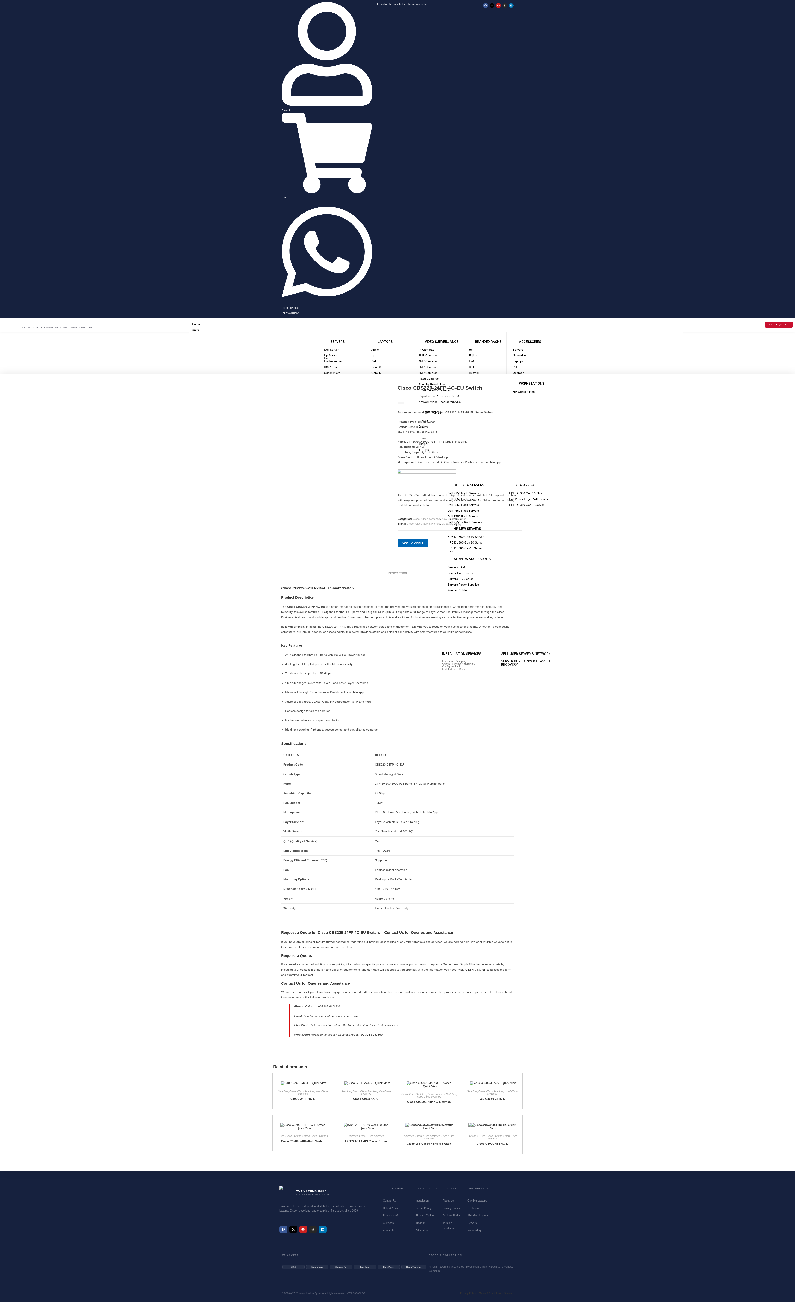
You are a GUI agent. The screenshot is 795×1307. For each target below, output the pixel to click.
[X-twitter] (492, 5)
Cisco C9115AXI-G (366, 1098)
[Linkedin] (511, 5)
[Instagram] (504, 5)
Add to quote (413, 542)
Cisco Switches (430, 519)
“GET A (475, 969)
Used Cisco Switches (429, 1096)
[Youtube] (498, 5)
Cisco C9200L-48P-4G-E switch (429, 1101)
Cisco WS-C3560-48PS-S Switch (429, 1143)
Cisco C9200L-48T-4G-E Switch (303, 1141)
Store (195, 329)
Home (196, 324)
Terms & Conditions (490, 1293)
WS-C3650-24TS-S (492, 1098)
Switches (283, 1091)
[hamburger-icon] (681, 322)
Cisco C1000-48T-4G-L (492, 1143)
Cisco (416, 519)
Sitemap (508, 1293)
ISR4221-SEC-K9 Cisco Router (366, 1141)
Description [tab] (397, 573)
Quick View (318, 1083)
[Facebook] (485, 5)
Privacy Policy (468, 1293)
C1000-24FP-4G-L (302, 1098)
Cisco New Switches (427, 523)
